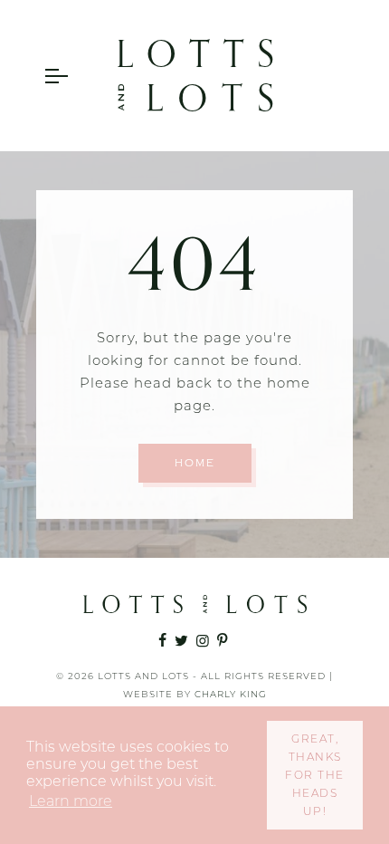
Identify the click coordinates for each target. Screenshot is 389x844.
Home (195, 463)
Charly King (230, 694)
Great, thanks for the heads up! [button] (315, 775)
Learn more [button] (70, 801)
